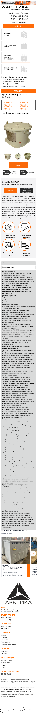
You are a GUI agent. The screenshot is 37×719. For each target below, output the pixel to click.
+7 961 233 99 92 (18, 19)
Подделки (4, 653)
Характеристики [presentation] (8, 267)
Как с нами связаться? (19, 22)
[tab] (18, 263)
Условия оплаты (6, 662)
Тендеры (3, 665)
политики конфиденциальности (21, 679)
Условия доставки (6, 660)
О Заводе (4, 637)
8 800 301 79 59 (6, 618)
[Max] (10, 674)
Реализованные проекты (8, 644)
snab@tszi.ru (5, 628)
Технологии (4, 639)
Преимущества (5, 642)
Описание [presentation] (5, 263)
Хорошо (2, 718)
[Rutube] (5, 674)
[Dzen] (8, 674)
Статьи (3, 667)
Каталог (3, 635)
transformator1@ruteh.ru (22, 367)
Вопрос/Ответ (5, 651)
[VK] (2, 674)
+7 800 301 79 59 (18, 16)
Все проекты (6, 533)
